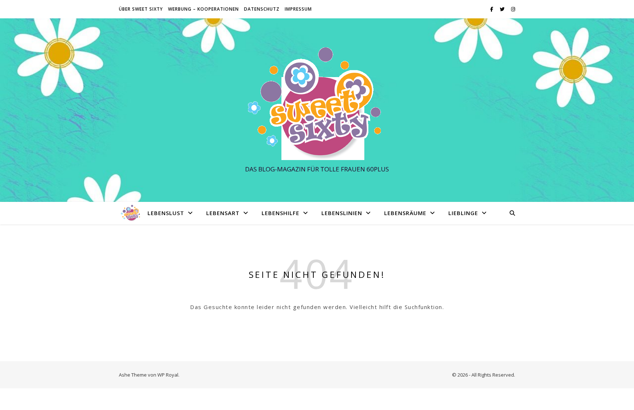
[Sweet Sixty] (317, 103)
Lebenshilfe (280, 213)
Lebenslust (165, 213)
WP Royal (167, 374)
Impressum (298, 9)
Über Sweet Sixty (141, 9)
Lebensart (223, 213)
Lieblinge (463, 213)
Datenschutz (262, 9)
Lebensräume (405, 213)
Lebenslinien (341, 213)
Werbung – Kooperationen (203, 9)
